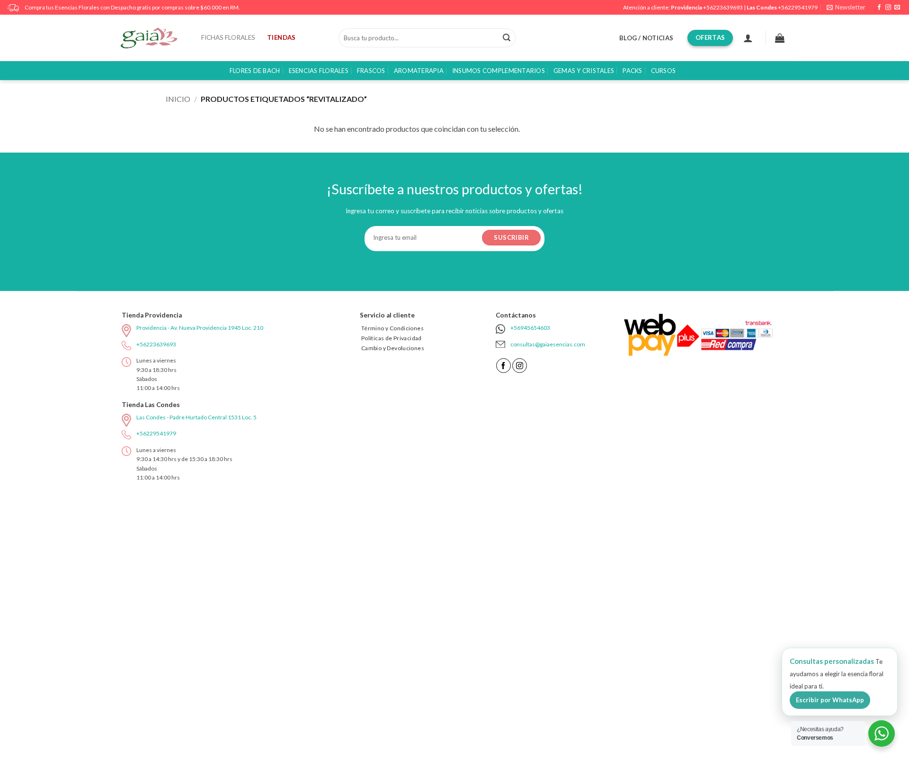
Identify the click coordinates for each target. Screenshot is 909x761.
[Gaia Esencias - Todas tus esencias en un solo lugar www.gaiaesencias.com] (154, 37)
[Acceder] (748, 37)
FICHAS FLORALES (228, 37)
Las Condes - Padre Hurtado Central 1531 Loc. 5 (196, 417)
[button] (846, 7)
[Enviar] (507, 38)
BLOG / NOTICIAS (646, 38)
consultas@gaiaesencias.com (547, 344)
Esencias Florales (318, 70)
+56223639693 (723, 7)
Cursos (663, 70)
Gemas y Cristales (583, 70)
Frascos (371, 70)
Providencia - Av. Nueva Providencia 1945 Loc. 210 (199, 327)
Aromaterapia (419, 70)
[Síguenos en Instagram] (888, 7)
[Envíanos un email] (897, 7)
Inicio (178, 98)
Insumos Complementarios (498, 70)
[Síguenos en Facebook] (879, 7)
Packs (632, 70)
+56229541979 (798, 7)
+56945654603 (530, 327)
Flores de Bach (255, 70)
